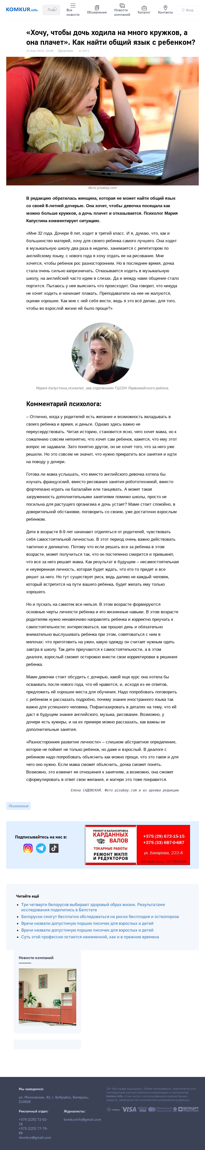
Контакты (165, 12)
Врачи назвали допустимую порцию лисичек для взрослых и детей (87, 923)
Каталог (144, 12)
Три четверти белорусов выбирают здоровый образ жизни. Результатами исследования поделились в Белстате (93, 907)
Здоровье (65, 51)
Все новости (73, 12)
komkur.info (114, 1096)
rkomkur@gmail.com (35, 1137)
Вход (190, 10)
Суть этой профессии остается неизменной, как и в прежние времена (90, 937)
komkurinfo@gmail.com (82, 1119)
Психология (18, 806)
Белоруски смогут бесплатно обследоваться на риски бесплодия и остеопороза (100, 916)
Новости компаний (122, 12)
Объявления (97, 12)
